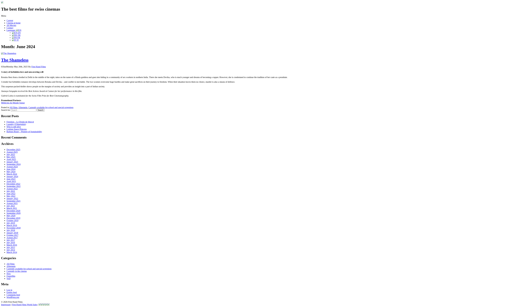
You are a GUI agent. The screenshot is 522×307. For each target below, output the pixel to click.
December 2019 (13, 218)
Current (10, 20)
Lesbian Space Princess (17, 129)
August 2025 (12, 152)
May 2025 (11, 157)
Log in (9, 290)
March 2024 (12, 174)
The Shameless (14, 59)
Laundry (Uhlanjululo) (16, 124)
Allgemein (22, 107)
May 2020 (11, 215)
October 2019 (12, 220)
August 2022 (12, 189)
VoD (9, 278)
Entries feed (12, 292)
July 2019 (11, 223)
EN (19, 33)
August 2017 (12, 237)
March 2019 (12, 225)
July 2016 (11, 242)
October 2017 (12, 235)
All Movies (11, 25)
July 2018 (11, 230)
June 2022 (11, 193)
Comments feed (13, 295)
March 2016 (12, 245)
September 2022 (14, 186)
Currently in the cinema (17, 271)
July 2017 (11, 240)
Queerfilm (11, 276)
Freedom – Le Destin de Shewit (20, 122)
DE (19, 35)
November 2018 (14, 228)
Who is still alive (14, 127)
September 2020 (14, 213)
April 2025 (11, 159)
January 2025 (12, 162)
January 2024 (12, 176)
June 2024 (11, 169)
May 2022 (11, 196)
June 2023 (11, 179)
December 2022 (13, 184)
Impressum (5, 304)
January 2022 (12, 198)
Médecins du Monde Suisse (13, 103)
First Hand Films (38, 67)
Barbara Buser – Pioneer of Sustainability (24, 131)
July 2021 (11, 206)
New (9, 273)
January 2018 (12, 233)
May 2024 (11, 171)
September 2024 (14, 164)
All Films (13, 107)
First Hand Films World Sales (24, 304)
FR (18, 37)
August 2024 (12, 167)
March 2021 (12, 208)
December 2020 (13, 211)
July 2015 (11, 247)
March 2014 (12, 252)
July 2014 (11, 250)
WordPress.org (13, 297)
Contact (10, 28)
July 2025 (11, 154)
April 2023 (11, 181)
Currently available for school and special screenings (50, 107)
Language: (11, 30)
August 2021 (12, 203)
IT (17, 40)
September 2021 (14, 201)
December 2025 (13, 149)
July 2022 (11, 191)
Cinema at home (14, 23)
